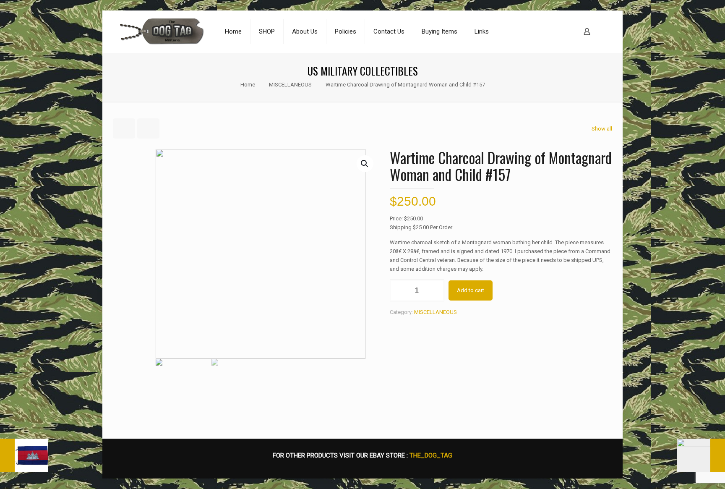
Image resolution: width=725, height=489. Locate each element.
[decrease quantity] (399, 290)
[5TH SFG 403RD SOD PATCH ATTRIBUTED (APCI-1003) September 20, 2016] (701, 455)
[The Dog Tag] (162, 31)
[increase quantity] (435, 290)
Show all (602, 129)
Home (247, 84)
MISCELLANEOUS (290, 84)
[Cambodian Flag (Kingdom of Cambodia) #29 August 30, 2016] (24, 455)
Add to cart (470, 290)
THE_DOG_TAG (430, 455)
